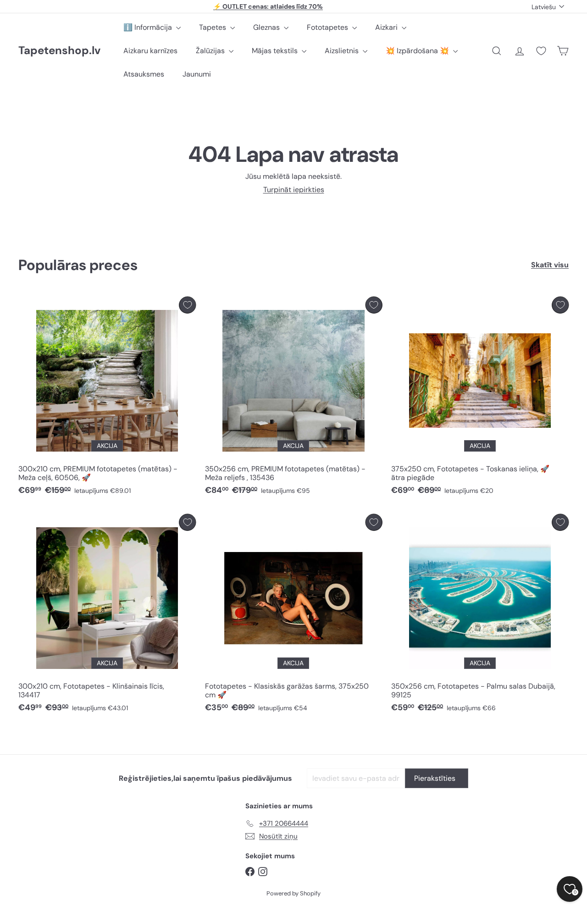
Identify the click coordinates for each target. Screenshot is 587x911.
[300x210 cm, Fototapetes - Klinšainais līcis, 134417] (107, 615)
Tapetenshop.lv (59, 50)
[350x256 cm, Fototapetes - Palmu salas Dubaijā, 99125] (480, 615)
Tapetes (213, 27)
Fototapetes (328, 27)
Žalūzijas (211, 50)
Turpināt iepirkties (293, 189)
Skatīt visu (550, 264)
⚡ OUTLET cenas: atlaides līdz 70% (268, 6)
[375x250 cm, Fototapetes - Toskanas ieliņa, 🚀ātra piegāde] (480, 398)
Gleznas (267, 27)
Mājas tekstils (275, 50)
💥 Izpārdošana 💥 (418, 50)
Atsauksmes (143, 74)
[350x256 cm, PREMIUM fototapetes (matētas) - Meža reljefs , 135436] (293, 398)
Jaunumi (197, 74)
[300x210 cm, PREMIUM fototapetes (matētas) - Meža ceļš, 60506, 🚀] (107, 398)
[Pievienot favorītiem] (187, 305)
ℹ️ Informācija (148, 27)
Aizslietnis (342, 50)
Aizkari (387, 27)
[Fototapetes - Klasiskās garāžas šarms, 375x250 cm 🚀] (293, 615)
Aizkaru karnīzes (150, 50)
